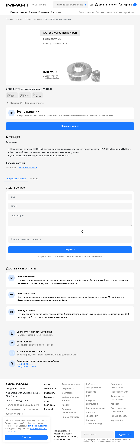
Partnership (49, 409)
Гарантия (49, 397)
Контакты (55, 12)
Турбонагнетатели (120, 392)
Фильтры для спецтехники (117, 398)
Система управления (92, 414)
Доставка (101, 12)
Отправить (70, 249)
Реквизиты (49, 393)
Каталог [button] (14, 12)
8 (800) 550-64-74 (17, 384)
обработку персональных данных (107, 441)
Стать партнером (49, 403)
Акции (23, 12)
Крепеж (65, 405)
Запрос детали (86, 12)
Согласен (26, 437)
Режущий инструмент (92, 402)
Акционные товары (71, 384)
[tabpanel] (70, 221)
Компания (43, 12)
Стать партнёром (125, 12)
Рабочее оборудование (93, 386)
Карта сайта (117, 420)
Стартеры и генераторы (117, 386)
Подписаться (124, 434)
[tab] (16, 178)
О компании (50, 388)
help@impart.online (26, 366)
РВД (88, 396)
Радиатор (91, 392)
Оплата (111, 12)
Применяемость (119, 416)
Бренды (33, 12)
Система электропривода (94, 422)
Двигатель (67, 393)
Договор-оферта (14, 413)
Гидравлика (68, 388)
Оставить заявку (70, 126)
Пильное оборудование (69, 411)
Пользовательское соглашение (22, 409)
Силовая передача (95, 408)
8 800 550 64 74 (25, 364)
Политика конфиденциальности (22, 405)
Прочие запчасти (28, 167)
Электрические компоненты (118, 410)
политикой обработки (37, 426)
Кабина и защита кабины (70, 399)
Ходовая (115, 404)
